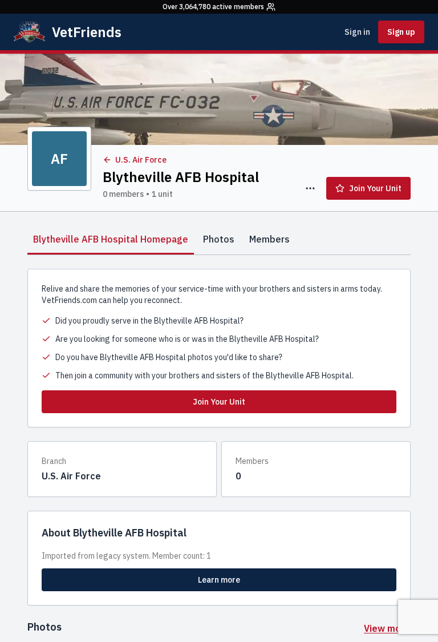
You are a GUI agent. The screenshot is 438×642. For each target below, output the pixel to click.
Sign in (357, 32)
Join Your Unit (375, 188)
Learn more (219, 580)
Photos (218, 239)
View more (387, 628)
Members (269, 239)
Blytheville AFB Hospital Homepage (110, 239)
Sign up (401, 32)
